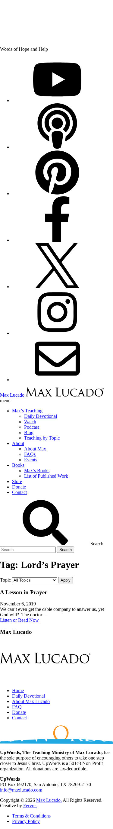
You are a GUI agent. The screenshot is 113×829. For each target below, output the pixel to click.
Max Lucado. (49, 800)
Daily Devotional (28, 695)
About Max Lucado (31, 701)
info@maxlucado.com (21, 789)
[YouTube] (57, 100)
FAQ (17, 706)
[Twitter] (57, 286)
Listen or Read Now (19, 620)
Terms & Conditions (31, 815)
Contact (19, 717)
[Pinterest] (57, 193)
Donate (19, 712)
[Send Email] (57, 379)
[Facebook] (57, 240)
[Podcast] (57, 147)
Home (18, 690)
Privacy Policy (26, 821)
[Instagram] (57, 333)
